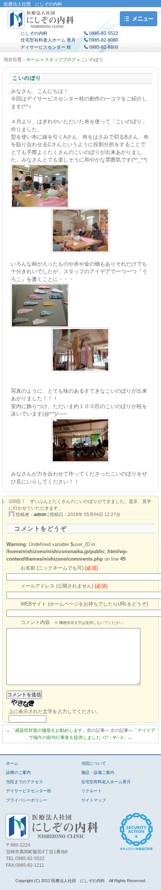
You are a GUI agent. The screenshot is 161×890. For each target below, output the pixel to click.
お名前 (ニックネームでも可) (59, 568)
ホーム (33, 59)
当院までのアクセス (24, 781)
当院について (93, 763)
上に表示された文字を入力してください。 (55, 711)
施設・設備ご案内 (97, 772)
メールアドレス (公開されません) (64, 586)
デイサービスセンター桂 (28, 790)
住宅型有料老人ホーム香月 (106, 781)
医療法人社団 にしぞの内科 (41, 19)
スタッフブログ (60, 59)
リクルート (91, 790)
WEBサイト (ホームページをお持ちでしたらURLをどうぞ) (84, 604)
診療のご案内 (18, 772)
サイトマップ (93, 800)
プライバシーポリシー (26, 800)
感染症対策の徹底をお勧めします (48, 730)
